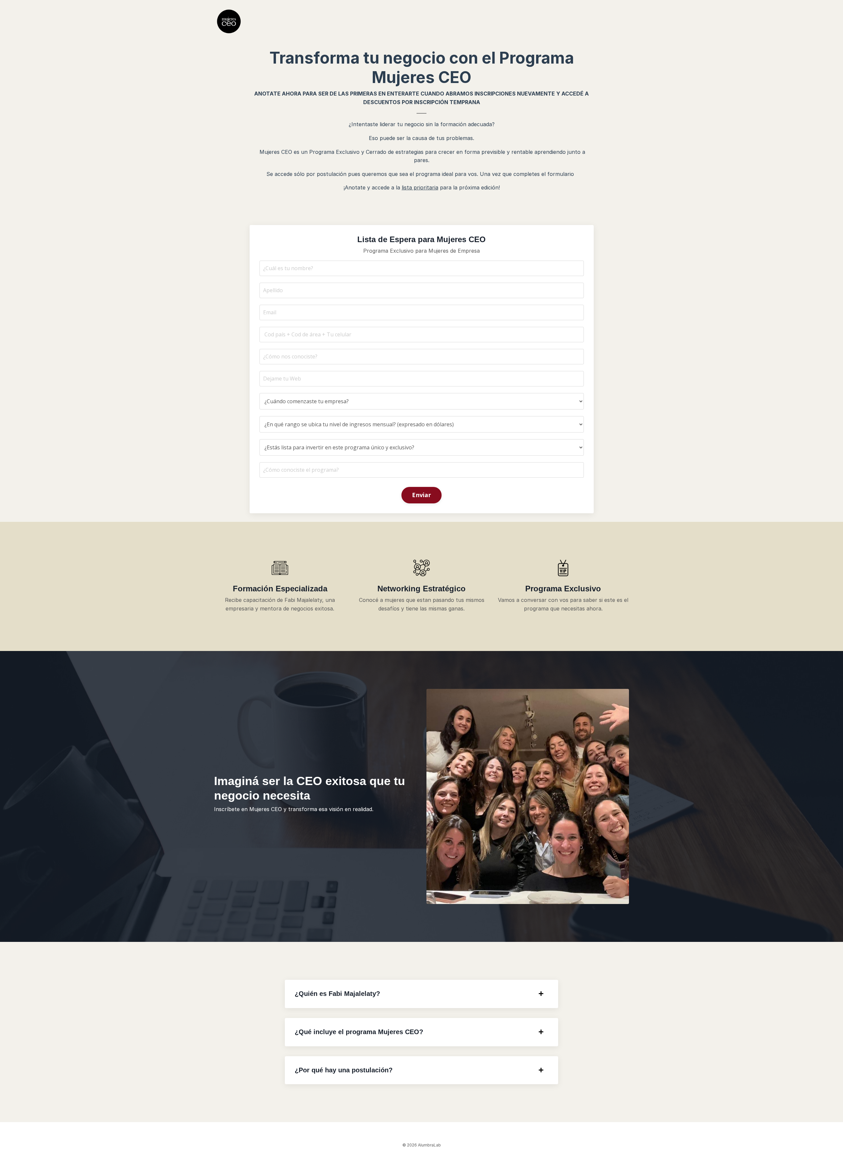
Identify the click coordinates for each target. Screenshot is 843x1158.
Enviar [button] (421, 495)
